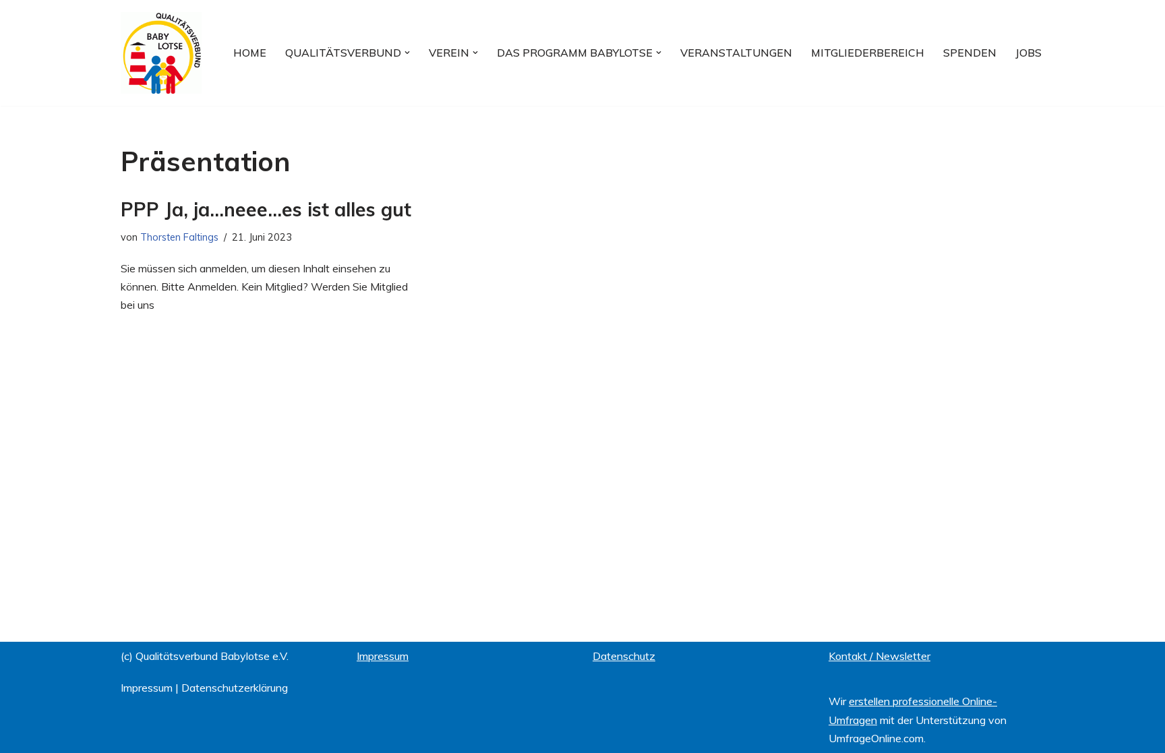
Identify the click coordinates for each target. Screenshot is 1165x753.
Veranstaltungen (736, 52)
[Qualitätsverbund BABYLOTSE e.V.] (161, 53)
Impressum (147, 687)
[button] (407, 52)
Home (249, 52)
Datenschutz (624, 656)
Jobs (1028, 52)
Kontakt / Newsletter (879, 656)
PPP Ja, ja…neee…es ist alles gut (266, 209)
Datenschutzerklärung (234, 687)
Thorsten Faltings (179, 237)
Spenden (969, 52)
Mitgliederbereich (867, 52)
